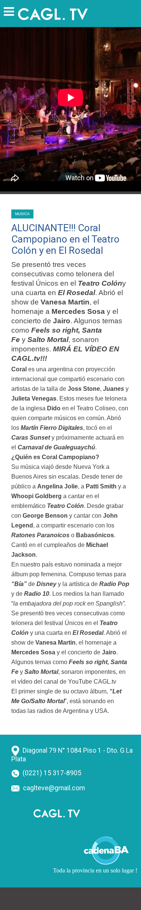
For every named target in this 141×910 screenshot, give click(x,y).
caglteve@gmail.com (54, 788)
